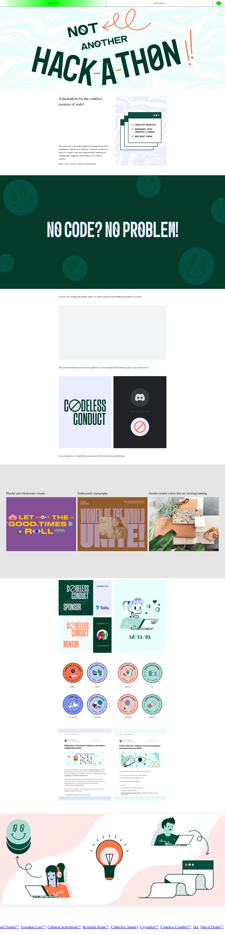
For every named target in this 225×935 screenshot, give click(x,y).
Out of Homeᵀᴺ (68, 927)
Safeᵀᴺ (171, 927)
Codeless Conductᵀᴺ (32, 927)
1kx (52, 927)
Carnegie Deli (123, 927)
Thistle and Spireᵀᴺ (150, 927)
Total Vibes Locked (96, 927)
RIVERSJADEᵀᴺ (190, 927)
